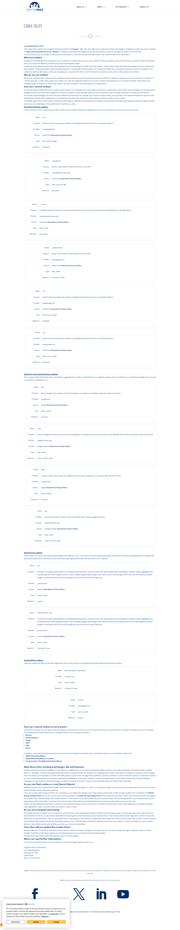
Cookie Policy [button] (54, 914)
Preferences (15, 922)
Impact (100, 7)
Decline (36, 922)
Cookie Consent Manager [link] (14, 904)
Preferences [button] (45, 916)
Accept (56, 922)
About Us (80, 7)
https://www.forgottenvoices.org (38, 52)
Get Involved (121, 7)
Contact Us (144, 7)
